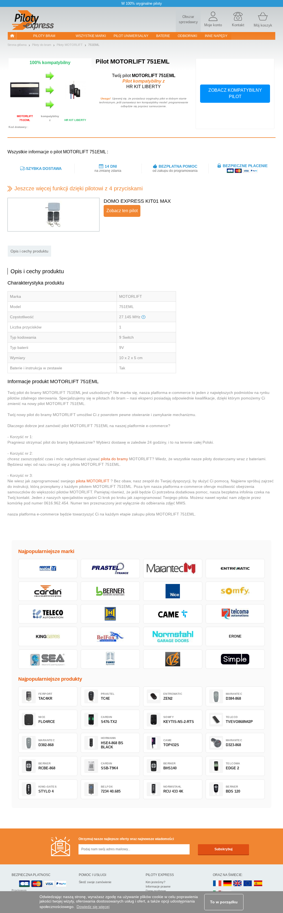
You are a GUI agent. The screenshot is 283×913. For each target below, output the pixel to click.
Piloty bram (44, 36)
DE (227, 883)
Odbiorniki (187, 36)
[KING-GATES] (47, 636)
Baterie (163, 36)
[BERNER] (110, 591)
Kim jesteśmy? (155, 882)
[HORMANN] (110, 613)
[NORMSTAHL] (172, 636)
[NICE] (172, 591)
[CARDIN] (47, 591)
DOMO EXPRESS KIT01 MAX (137, 201)
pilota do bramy (114, 459)
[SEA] (47, 659)
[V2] (172, 659)
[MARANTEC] (172, 568)
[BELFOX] (110, 636)
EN (247, 883)
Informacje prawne (158, 886)
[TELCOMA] (235, 613)
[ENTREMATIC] (235, 568)
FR (217, 883)
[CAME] (172, 613)
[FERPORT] (47, 568)
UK (237, 883)
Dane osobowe (156, 891)
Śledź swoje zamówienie (95, 882)
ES (258, 883)
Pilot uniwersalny (131, 36)
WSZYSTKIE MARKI (91, 36)
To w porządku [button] (224, 902)
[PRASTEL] (110, 568)
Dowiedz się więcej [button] (93, 906)
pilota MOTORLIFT (92, 481)
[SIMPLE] (235, 659)
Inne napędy (216, 36)
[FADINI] (110, 659)
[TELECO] (47, 613)
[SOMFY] (235, 591)
